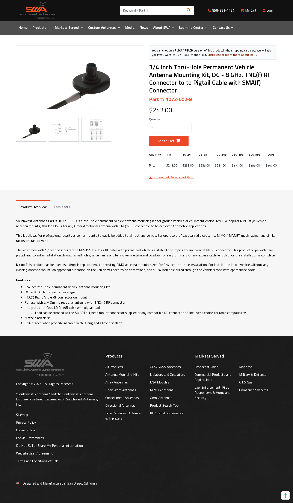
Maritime (245, 366)
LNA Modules (159, 382)
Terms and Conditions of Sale (37, 461)
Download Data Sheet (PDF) (174, 177)
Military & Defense (252, 374)
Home (23, 27)
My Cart (250, 10)
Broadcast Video (206, 366)
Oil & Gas (245, 382)
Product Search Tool (164, 405)
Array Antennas (116, 382)
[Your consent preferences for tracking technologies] (285, 495)
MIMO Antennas (162, 389)
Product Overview (33, 206)
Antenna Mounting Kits (122, 374)
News (144, 27)
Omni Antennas (161, 397)
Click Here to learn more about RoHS (232, 54)
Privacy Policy (26, 422)
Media (129, 27)
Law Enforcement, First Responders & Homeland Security (212, 392)
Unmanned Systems (253, 389)
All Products (114, 366)
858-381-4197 (222, 10)
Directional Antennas (120, 405)
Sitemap (22, 414)
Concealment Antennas (122, 397)
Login (270, 10)
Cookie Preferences (30, 437)
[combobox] (157, 10)
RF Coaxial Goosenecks (166, 413)
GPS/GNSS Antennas (165, 366)
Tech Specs (62, 206)
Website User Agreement (34, 453)
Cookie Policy (25, 430)
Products (39, 27)
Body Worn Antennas (120, 389)
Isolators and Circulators (167, 374)
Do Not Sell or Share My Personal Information (49, 445)
